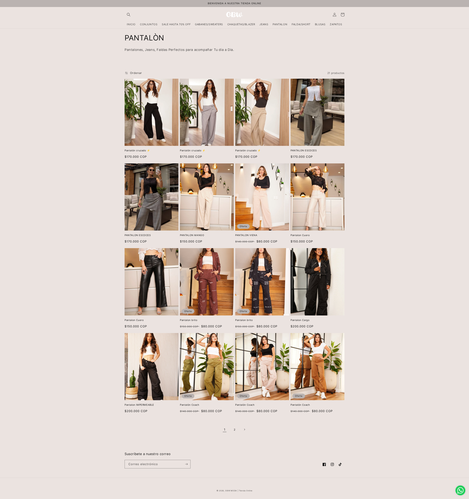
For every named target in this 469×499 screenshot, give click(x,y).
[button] (129, 15)
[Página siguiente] (244, 429)
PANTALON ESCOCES (304, 150)
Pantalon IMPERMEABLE (139, 404)
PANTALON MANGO (192, 235)
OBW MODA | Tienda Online (238, 490)
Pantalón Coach (189, 404)
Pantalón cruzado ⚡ (137, 150)
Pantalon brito (188, 320)
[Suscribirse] (186, 464)
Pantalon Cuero (300, 235)
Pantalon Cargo (300, 320)
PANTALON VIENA (246, 235)
